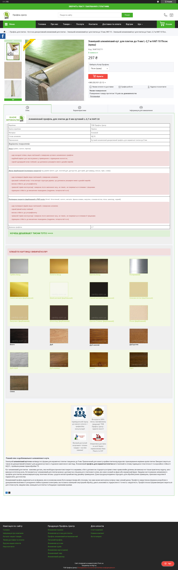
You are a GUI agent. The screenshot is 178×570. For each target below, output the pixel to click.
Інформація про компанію (13, 533)
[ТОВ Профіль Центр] (6, 15)
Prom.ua (100, 563)
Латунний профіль (55, 540)
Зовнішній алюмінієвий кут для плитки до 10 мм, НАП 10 (89, 32)
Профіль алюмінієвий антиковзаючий (63, 536)
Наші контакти (8, 547)
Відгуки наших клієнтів (12, 543)
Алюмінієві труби (54, 547)
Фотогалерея (96, 536)
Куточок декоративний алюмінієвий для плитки (47, 32)
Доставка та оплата (111, 24)
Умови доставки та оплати (13, 540)
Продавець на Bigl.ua (89, 565)
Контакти (93, 24)
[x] (9, 493)
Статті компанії (97, 530)
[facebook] (7, 493)
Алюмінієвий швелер (56, 557)
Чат (169, 564)
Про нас (54, 24)
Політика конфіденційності (105, 568)
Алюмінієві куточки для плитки (60, 533)
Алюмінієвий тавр (55, 553)
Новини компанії (97, 533)
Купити (100, 76)
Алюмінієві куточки (55, 543)
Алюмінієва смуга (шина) (58, 550)
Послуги (80, 24)
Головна (42, 24)
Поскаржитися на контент (86, 568)
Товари (66, 24)
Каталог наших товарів (12, 536)
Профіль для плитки (18, 32)
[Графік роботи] (171, 15)
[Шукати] (127, 15)
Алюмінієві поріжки (55, 530)
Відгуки (129, 24)
